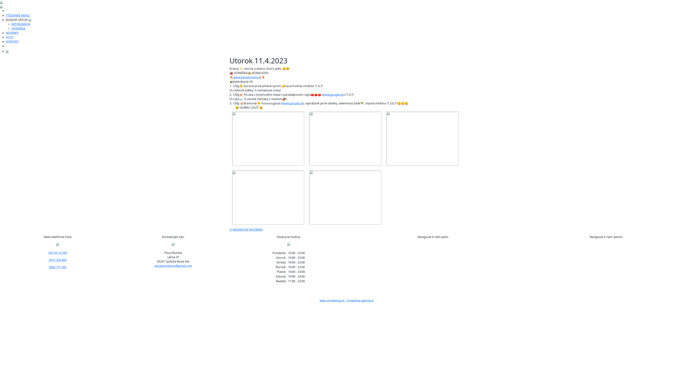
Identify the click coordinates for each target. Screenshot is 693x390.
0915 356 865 (58, 260)
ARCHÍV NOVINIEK (250, 230)
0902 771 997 (58, 267)
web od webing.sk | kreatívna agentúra (347, 300)
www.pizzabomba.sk (247, 77)
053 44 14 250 (58, 253)
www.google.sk (333, 95)
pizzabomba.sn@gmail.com (173, 266)
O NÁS (234, 230)
